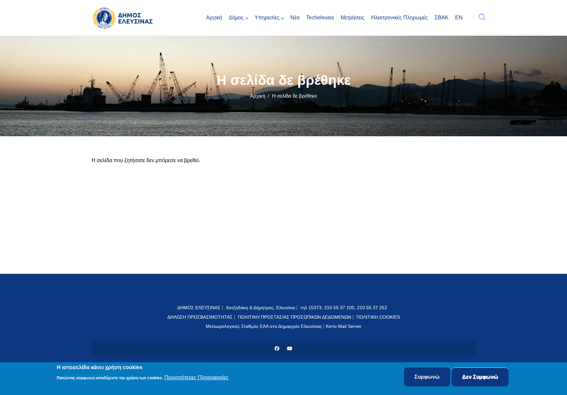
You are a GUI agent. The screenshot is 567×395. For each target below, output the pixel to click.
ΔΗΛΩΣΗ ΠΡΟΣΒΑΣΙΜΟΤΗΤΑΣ (200, 317)
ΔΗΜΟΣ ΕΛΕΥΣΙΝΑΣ (198, 307)
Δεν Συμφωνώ (480, 377)
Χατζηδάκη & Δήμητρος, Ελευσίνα (260, 307)
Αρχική (257, 96)
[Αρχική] (124, 18)
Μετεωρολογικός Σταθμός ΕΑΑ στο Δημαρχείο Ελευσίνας (264, 326)
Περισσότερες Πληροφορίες (196, 377)
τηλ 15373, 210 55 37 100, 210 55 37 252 (344, 307)
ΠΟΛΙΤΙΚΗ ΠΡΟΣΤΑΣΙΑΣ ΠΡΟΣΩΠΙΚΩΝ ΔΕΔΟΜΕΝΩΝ (294, 317)
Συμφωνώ (427, 377)
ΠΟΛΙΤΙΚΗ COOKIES (378, 317)
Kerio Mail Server (344, 326)
